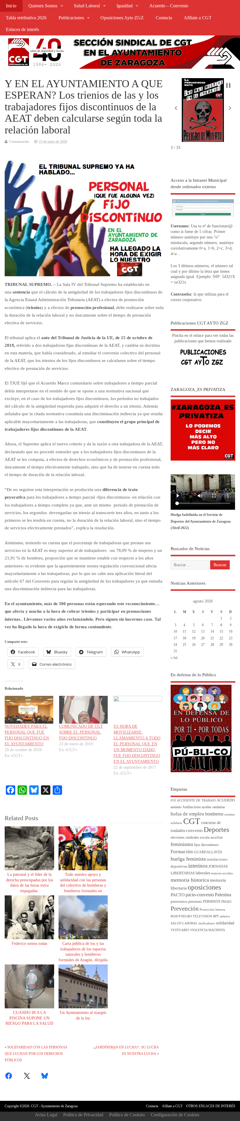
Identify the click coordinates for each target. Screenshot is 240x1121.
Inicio (11, 5)
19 (194, 638)
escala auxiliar (211, 837)
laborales (203, 873)
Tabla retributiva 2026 (26, 17)
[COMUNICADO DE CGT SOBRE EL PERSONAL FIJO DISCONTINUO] (83, 710)
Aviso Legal (46, 1114)
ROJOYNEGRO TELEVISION (191, 916)
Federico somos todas (29, 943)
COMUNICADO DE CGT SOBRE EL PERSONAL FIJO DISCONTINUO (81, 732)
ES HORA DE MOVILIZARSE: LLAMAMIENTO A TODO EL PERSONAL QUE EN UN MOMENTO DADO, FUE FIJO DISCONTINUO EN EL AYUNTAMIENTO (137, 744)
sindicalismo (206, 923)
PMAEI (226, 901)
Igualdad (124, 5)
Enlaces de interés (22, 29)
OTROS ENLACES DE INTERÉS (210, 1106)
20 (203, 638)
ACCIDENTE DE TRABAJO (196, 800)
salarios (225, 916)
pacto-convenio (200, 894)
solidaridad (225, 923)
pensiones (195, 902)
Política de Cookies (127, 1114)
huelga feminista (188, 859)
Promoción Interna (212, 909)
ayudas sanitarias (213, 807)
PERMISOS (211, 902)
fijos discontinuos (206, 845)
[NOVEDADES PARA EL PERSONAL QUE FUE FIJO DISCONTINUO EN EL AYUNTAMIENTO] (29, 710)
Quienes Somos (42, 5)
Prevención (185, 908)
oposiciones (204, 887)
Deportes (216, 829)
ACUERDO (226, 800)
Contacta (164, 17)
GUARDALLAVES (208, 852)
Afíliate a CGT (198, 17)
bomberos (214, 813)
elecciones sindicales (185, 838)
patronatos (179, 901)
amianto (176, 807)
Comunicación (19, 142)
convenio (194, 830)
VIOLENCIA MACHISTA (207, 930)
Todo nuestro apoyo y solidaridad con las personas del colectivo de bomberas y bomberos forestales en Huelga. (83, 885)
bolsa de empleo (187, 814)
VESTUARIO (180, 930)
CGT (191, 821)
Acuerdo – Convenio (168, 5)
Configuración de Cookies (175, 1114)
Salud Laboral (87, 5)
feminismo (182, 844)
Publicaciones (71, 17)
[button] (176, 108)
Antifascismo (191, 807)
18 (184, 638)
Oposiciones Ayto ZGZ (122, 17)
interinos (198, 866)
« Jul (174, 658)
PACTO (178, 894)
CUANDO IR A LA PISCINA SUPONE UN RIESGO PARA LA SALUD (29, 1018)
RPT (216, 916)
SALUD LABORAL (184, 923)
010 (173, 800)
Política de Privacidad (83, 1114)
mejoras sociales (222, 873)
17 (175, 638)
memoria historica (190, 880)
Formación (182, 851)
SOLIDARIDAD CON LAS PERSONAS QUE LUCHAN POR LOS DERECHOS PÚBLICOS (36, 1053)
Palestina (223, 894)
